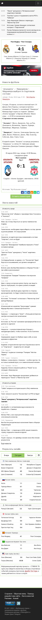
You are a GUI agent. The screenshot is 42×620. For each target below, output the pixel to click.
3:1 (21, 468)
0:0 (21, 521)
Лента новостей (9, 203)
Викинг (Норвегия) (7, 468)
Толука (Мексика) (7, 560)
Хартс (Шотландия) (34, 509)
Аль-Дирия (4, 548)
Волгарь (4, 500)
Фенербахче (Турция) (34, 464)
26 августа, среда (8, 209)
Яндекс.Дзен (9, 614)
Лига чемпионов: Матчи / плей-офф (17, 461)
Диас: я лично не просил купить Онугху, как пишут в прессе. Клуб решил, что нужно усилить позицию (19, 284)
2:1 (21, 496)
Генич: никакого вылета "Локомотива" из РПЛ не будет (20, 394)
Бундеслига (8, 273)
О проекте (8, 594)
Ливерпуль (6, 99)
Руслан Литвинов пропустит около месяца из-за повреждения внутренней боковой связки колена (23, 32)
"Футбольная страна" (18, 189)
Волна (39, 486)
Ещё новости (6, 443)
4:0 (21, 471)
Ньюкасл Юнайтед (7, 524)
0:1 (21, 486)
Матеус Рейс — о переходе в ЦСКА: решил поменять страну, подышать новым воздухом (19, 431)
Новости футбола (10, 82)
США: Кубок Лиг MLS (12, 554)
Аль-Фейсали (5, 545)
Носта (3, 483)
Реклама (8, 598)
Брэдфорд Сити (6, 521)
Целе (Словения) (6, 474)
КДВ (2, 490)
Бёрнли (38, 521)
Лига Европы (30, 97)
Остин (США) (36, 560)
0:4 (21, 527)
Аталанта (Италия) (7, 160)
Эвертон (38, 527)
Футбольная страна (22, 608)
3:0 (21, 500)
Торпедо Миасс (6, 486)
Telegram (17, 614)
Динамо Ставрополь (8, 493)
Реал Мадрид (15, 42)
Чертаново (37, 490)
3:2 (21, 524)
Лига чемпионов (10, 386)
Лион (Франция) (6, 464)
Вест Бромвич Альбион (33, 524)
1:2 (21, 464)
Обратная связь (20, 594)
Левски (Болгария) (34, 471)
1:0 (21, 493)
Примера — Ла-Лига (11, 219)
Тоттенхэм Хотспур (7, 517)
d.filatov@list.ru (25, 612)
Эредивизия (9, 420)
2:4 (21, 490)
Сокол (39, 483)
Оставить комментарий (21, 196)
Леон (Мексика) (6, 557)
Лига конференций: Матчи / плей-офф (18, 505)
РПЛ (6, 227)
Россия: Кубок (10, 480)
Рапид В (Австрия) (7, 509)
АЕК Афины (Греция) (8, 471)
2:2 (21, 509)
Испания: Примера (21, 52)
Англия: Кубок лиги (11, 514)
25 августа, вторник (9, 383)
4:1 (21, 536)
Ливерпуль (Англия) (34, 160)
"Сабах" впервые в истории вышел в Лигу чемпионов (19, 388)
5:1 (21, 517)
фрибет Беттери (31, 571)
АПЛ (6, 212)
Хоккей (15, 598)
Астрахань (37, 493)
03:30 (21, 560)
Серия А (7, 350)
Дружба (3, 496)
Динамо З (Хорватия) (34, 468)
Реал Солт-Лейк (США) (33, 557)
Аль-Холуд (37, 548)
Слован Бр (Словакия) (33, 474)
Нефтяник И (37, 496)
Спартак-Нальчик (35, 500)
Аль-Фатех (37, 545)
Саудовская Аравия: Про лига (15, 542)
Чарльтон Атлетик (35, 517)
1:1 (21, 483)
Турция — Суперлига (11, 358)
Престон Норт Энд (7, 527)
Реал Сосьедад (26, 42)
